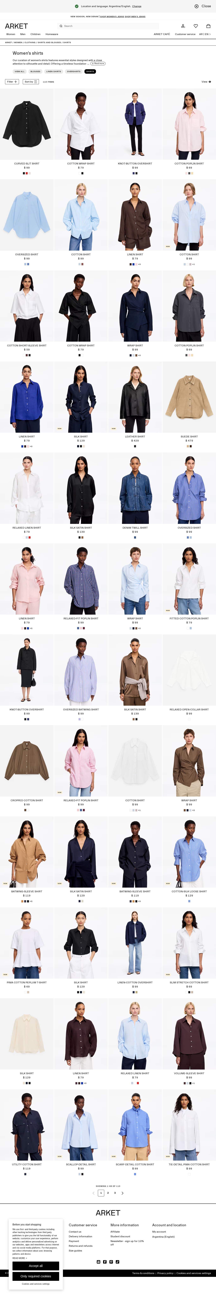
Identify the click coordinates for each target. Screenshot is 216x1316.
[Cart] (208, 26)
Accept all (36, 1266)
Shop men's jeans (135, 16)
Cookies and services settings (193, 1273)
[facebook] (105, 1262)
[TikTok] (117, 1262)
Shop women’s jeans (112, 16)
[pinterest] (111, 1262)
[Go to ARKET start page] (16, 26)
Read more (19, 1258)
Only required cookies (36, 1276)
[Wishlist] (195, 26)
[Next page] (122, 1193)
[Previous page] (93, 1193)
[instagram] (98, 1262)
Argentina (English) (163, 1237)
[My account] (183, 26)
